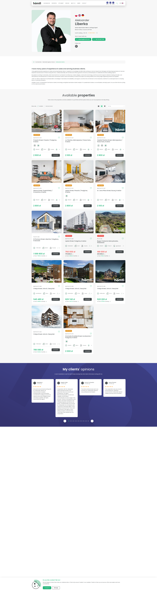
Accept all (47, 587)
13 (88, 421)
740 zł (102, 256)
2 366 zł (39, 301)
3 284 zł (71, 256)
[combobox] (116, 106)
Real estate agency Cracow (49, 62)
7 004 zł (39, 256)
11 (85, 421)
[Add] (110, 3)
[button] (47, 3)
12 (86, 421)
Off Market (61, 3)
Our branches (38, 62)
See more (55, 155)
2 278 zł (103, 301)
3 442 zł (39, 352)
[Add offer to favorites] (59, 137)
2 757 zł (71, 301)
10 (83, 421)
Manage (56, 587)
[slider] (92, 32)
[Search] (107, 3)
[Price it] (113, 3)
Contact (84, 3)
